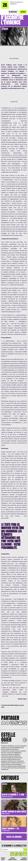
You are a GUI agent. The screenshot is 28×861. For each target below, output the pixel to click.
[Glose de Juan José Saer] (14, 97)
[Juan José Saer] (14, 54)
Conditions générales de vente (12, 858)
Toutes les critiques (14, 836)
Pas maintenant (13, 12)
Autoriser (23, 12)
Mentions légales (3, 858)
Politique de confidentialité (23, 858)
